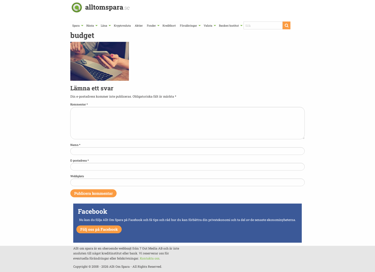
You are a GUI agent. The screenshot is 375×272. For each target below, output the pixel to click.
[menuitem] (77, 25)
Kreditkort (169, 25)
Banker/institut (229, 25)
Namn (75, 145)
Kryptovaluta (122, 25)
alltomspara (107, 7)
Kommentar (79, 104)
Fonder (151, 25)
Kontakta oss (149, 258)
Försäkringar (188, 25)
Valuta (208, 25)
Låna (104, 25)
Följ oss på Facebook (99, 229)
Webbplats (77, 176)
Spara (76, 25)
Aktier (139, 25)
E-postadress (79, 160)
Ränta (90, 25)
